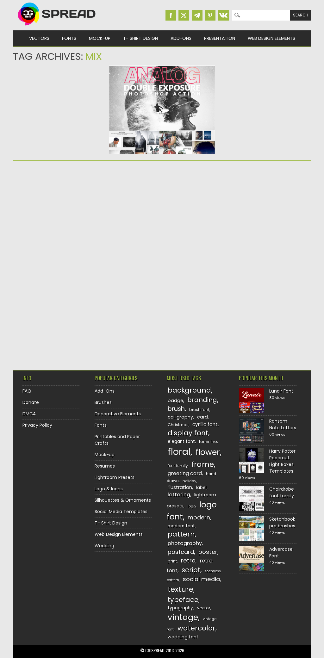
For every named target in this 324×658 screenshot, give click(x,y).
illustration (180, 487)
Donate (30, 402)
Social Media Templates (121, 511)
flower (208, 452)
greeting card (185, 473)
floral (179, 451)
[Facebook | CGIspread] (170, 15)
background (189, 390)
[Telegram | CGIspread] (197, 15)
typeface (183, 599)
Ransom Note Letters (282, 424)
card (202, 417)
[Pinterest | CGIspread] (210, 15)
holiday (189, 480)
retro (188, 560)
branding (202, 399)
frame (202, 464)
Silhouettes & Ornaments (123, 500)
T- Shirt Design (140, 38)
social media (201, 579)
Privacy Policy (37, 425)
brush (176, 409)
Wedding (104, 546)
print (172, 561)
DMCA (29, 414)
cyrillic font (205, 424)
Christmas (178, 424)
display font (188, 433)
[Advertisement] (92, 215)
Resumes (105, 466)
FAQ (26, 391)
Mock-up (99, 38)
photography (185, 543)
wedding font (183, 637)
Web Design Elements (271, 38)
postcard (181, 552)
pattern (181, 534)
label (201, 488)
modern (199, 517)
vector (203, 608)
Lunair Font (281, 391)
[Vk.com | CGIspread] (223, 15)
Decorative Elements (118, 414)
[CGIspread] (57, 27)
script (191, 569)
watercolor (196, 628)
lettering (179, 494)
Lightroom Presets (114, 477)
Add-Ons (181, 38)
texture (180, 589)
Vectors (39, 38)
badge (175, 400)
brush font (199, 409)
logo (192, 506)
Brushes (103, 402)
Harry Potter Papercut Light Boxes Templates (282, 461)
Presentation (219, 38)
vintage (183, 617)
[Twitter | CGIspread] (183, 15)
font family (178, 465)
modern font (181, 526)
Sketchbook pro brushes (282, 522)
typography (180, 608)
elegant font (181, 441)
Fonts (69, 38)
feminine (208, 441)
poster (207, 552)
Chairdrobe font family (281, 492)
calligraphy (180, 417)
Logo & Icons (109, 489)
